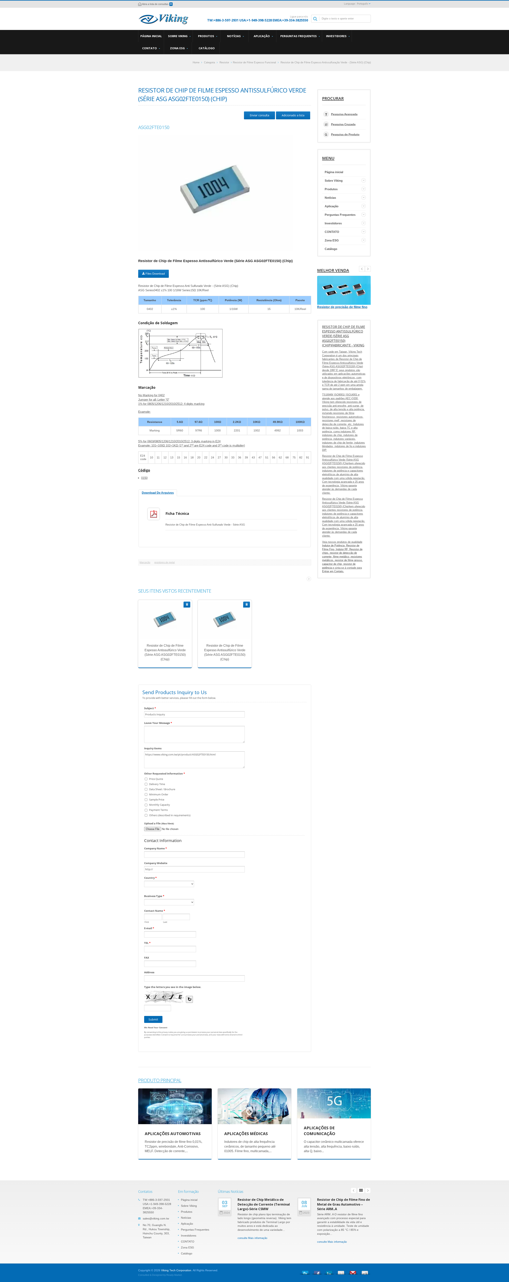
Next (362, 269)
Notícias (234, 36)
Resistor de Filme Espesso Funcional (254, 62)
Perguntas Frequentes (299, 36)
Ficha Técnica (177, 513)
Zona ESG (178, 48)
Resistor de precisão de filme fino (342, 307)
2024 (226, 1212)
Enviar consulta (259, 115)
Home (196, 62)
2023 (306, 1212)
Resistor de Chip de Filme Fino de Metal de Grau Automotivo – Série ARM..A (343, 1204)
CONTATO (150, 48)
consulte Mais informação (162, 634)
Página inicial (151, 36)
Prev (368, 269)
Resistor (224, 62)
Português (362, 3)
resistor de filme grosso (348, 560)
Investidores (336, 36)
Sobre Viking (178, 36)
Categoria (209, 62)
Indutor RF (342, 549)
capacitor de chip (332, 563)
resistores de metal (164, 562)
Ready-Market (174, 1275)
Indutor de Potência (333, 545)
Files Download (155, 273)
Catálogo (207, 48)
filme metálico (341, 556)
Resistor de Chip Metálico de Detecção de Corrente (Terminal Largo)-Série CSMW (264, 1204)
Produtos (206, 36)
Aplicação (262, 36)
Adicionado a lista (293, 115)
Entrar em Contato (332, 571)
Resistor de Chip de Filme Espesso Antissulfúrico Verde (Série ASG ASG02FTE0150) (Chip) (162, 627)
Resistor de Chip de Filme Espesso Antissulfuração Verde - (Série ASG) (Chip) (326, 62)
